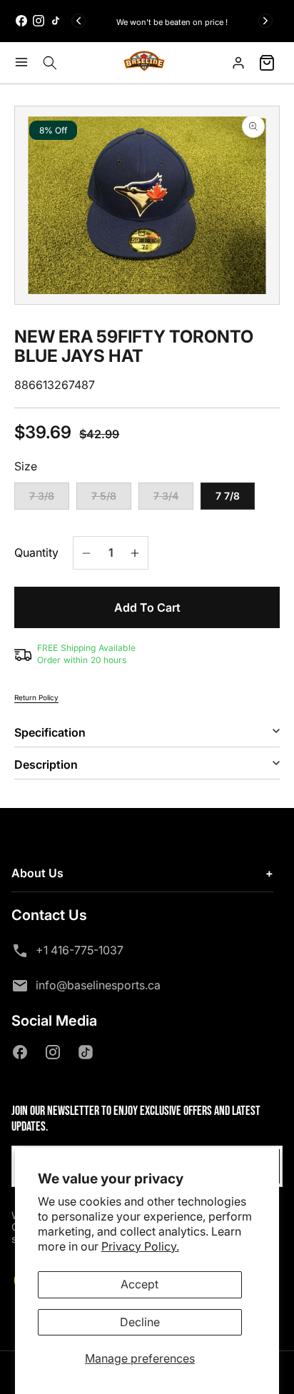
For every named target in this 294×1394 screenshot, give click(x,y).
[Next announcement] (265, 21)
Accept (139, 1284)
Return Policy (36, 697)
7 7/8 (228, 496)
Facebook (22, 1052)
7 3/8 (49, 500)
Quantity (36, 553)
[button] (25, 62)
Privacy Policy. (140, 1246)
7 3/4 (173, 500)
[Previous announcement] (78, 21)
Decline (140, 1322)
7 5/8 (111, 500)
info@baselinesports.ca (98, 985)
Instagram (55, 1052)
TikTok (88, 1052)
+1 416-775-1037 (79, 950)
